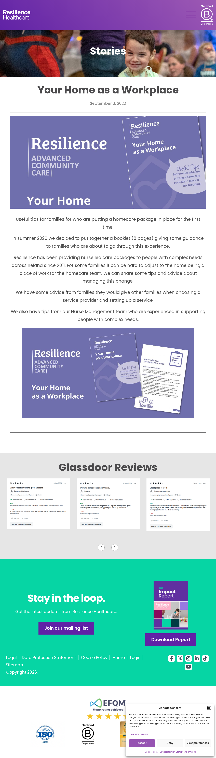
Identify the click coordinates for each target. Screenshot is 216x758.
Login (135, 657)
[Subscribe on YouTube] (188, 667)
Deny (170, 743)
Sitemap (14, 665)
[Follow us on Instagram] (188, 658)
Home (119, 657)
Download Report (170, 640)
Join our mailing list (66, 628)
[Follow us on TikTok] (205, 658)
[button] (209, 708)
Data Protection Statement (173, 751)
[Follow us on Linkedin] (197, 658)
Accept (142, 743)
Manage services (139, 734)
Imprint (192, 751)
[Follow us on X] (180, 658)
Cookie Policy (151, 751)
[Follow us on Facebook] (171, 658)
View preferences (198, 743)
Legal (11, 657)
